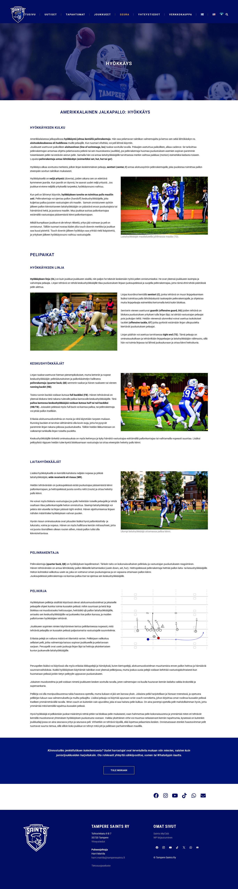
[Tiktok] (184, 795)
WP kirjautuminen (162, 837)
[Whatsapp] (193, 795)
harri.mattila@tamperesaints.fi (108, 857)
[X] (184, 847)
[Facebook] (156, 795)
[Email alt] (197, 847)
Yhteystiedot (98, 841)
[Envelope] (203, 795)
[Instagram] (165, 795)
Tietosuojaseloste (100, 865)
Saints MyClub (161, 833)
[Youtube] (175, 795)
